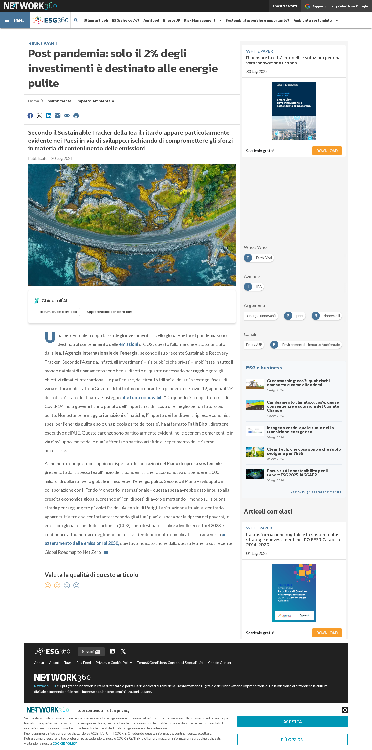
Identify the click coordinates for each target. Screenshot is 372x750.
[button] (15, 20)
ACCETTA (292, 721)
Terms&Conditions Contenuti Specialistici (170, 662)
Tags (68, 662)
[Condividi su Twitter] (39, 115)
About (39, 662)
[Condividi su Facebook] (30, 115)
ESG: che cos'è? (125, 20)
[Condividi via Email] (58, 115)
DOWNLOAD (327, 151)
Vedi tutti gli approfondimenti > (316, 492)
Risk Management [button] (199, 20)
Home (33, 101)
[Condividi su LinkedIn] (49, 115)
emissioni (128, 344)
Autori (54, 662)
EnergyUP (171, 20)
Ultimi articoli (96, 20)
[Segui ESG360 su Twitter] (123, 651)
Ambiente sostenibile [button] (313, 20)
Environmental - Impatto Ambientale (79, 101)
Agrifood (151, 20)
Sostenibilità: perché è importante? (257, 20)
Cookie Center (219, 662)
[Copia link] (67, 115)
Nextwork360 (45, 686)
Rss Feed (83, 662)
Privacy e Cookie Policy (114, 662)
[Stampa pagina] (76, 115)
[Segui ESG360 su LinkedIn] (112, 651)
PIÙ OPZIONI (292, 739)
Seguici (88, 651)
